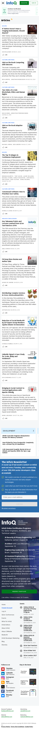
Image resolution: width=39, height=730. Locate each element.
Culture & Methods (8, 59)
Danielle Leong (7, 210)
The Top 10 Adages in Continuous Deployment (11, 156)
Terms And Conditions (17, 726)
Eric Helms (5, 179)
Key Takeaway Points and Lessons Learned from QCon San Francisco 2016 (13, 223)
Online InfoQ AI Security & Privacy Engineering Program (30, 609)
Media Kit (5, 635)
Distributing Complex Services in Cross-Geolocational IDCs (13, 294)
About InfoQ (6, 628)
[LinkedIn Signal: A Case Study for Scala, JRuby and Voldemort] (32, 355)
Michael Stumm (7, 178)
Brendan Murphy (7, 176)
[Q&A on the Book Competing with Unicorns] (32, 63)
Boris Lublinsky (7, 415)
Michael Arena (7, 144)
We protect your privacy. (9, 508)
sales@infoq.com (25, 711)
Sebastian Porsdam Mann (19, 113)
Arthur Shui (6, 310)
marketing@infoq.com (26, 716)
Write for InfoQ (7, 621)
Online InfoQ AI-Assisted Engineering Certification (29, 638)
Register (24, 3)
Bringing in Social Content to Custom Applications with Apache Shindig (13, 390)
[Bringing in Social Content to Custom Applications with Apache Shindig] (32, 389)
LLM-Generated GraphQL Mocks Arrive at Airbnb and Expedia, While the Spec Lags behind (16, 451)
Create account (7, 608)
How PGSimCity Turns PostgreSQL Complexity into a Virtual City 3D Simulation (17, 443)
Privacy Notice (5, 726)
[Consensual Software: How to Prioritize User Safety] (32, 192)
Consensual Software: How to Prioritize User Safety (13, 193)
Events (4, 618)
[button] (19, 504)
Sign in (34, 3)
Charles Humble (7, 343)
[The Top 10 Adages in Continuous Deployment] (32, 156)
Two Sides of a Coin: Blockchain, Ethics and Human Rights (13, 92)
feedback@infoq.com (7, 711)
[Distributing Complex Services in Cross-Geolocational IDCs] (32, 294)
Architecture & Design (9, 218)
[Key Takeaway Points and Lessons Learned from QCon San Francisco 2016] (32, 222)
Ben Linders (6, 79)
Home (4, 604)
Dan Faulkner (6, 52)
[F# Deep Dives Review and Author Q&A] (32, 260)
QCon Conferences (8, 615)
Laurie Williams (28, 176)
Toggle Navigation (3, 3)
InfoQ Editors (6, 625)
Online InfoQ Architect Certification (28, 618)
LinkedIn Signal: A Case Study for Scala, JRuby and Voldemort (13, 356)
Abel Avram (6, 248)
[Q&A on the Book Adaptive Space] (32, 126)
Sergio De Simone (7, 282)
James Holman (25, 179)
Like (6, 55)
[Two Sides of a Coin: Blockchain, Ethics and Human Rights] (32, 90)
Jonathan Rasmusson (18, 79)
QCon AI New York (30, 650)
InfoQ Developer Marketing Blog (10, 639)
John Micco (30, 178)
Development (9, 431)
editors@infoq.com (6, 716)
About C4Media (7, 631)
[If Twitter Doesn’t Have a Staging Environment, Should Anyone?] (32, 29)
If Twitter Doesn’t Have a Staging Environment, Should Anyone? (13, 31)
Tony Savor (18, 176)
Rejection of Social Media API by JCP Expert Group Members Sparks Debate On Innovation (13, 323)
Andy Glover (14, 179)
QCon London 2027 (30, 655)
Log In (4, 611)
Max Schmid (6, 113)
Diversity (4, 645)
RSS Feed (12, 19)
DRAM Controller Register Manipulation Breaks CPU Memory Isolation (16, 436)
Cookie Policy (29, 726)
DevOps (4, 26)
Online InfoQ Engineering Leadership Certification (28, 628)
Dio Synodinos (7, 377)
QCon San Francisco (30, 645)
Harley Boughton (19, 178)
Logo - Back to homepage (11, 3)
